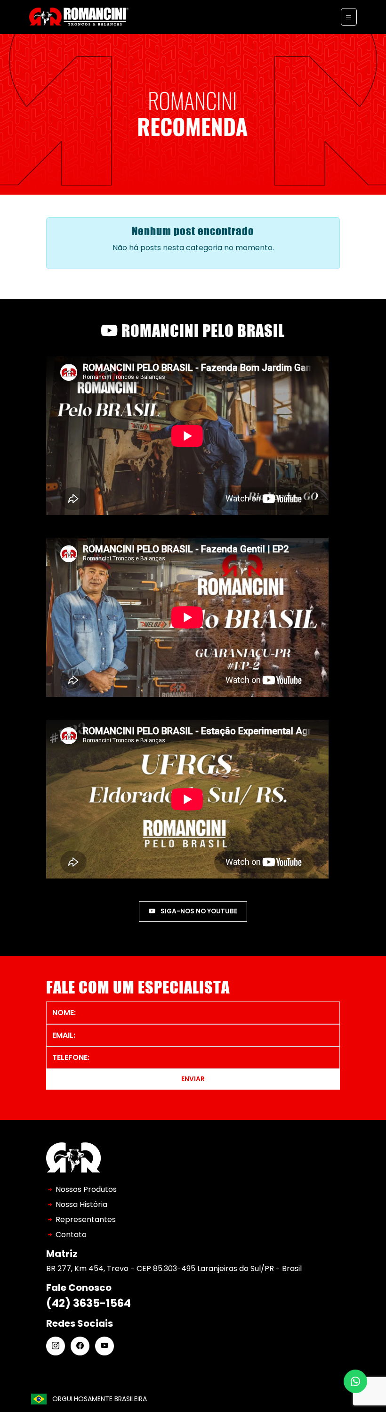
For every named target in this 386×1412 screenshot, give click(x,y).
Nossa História (81, 1204)
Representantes (86, 1219)
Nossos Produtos (86, 1189)
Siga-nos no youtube (198, 911)
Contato (71, 1234)
